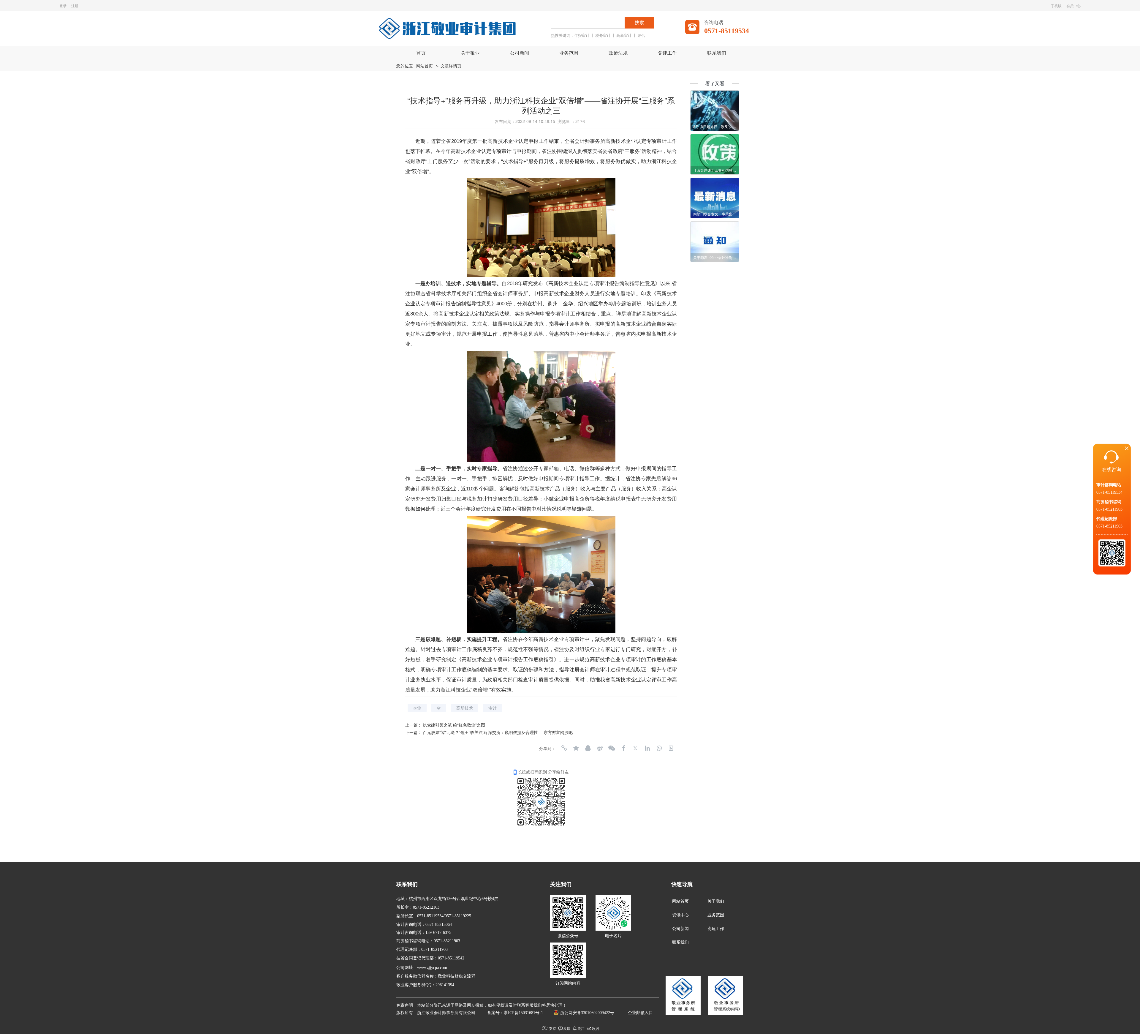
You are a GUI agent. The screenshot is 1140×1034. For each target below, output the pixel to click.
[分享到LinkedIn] (647, 748)
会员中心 (1073, 5)
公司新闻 (519, 53)
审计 (492, 708)
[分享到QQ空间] (576, 748)
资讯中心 (680, 915)
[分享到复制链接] (564, 748)
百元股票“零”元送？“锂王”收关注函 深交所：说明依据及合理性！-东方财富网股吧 (498, 732)
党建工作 (667, 53)
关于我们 (715, 901)
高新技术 (464, 708)
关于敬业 (470, 53)
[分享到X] (635, 748)
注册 (74, 5)
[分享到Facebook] (623, 748)
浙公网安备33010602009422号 (587, 1013)
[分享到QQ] (588, 748)
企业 (417, 708)
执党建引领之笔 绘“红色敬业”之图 (454, 725)
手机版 (1056, 5)
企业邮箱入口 (640, 1013)
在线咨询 (1111, 469)
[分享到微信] (611, 748)
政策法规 (618, 53)
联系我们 (716, 53)
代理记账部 (1106, 519)
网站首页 (424, 66)
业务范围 (568, 53)
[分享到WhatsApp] (659, 748)
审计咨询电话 (1108, 485)
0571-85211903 (1109, 509)
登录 (62, 5)
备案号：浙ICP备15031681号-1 (515, 1013)
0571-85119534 (1109, 492)
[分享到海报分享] (671, 748)
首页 (421, 53)
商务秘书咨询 (1108, 502)
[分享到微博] (599, 748)
